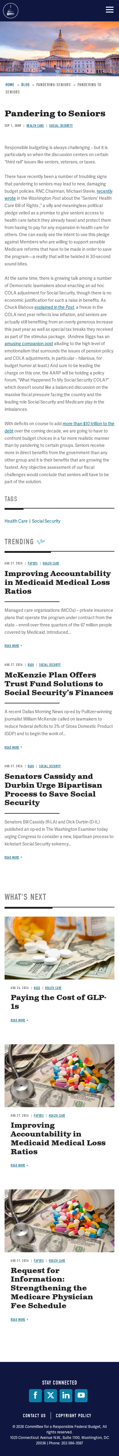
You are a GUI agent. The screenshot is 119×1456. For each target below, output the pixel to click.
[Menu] (109, 9)
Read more (12, 857)
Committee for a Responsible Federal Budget (10, 10)
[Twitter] (50, 1395)
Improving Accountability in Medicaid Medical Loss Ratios (58, 1139)
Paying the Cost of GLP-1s (58, 1002)
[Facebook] (35, 1395)
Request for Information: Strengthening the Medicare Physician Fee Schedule (52, 1288)
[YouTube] (81, 1395)
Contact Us (34, 1415)
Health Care (53, 988)
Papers (39, 1116)
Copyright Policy (74, 1415)
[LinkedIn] (66, 1395)
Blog (37, 988)
